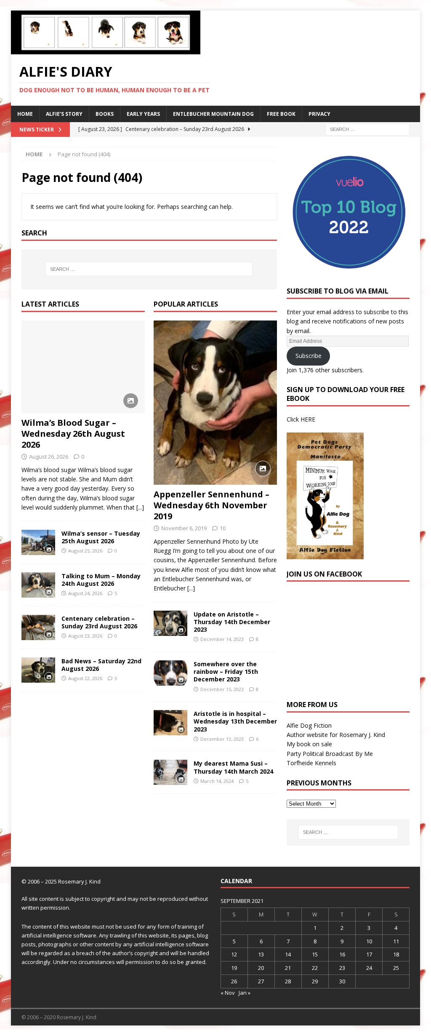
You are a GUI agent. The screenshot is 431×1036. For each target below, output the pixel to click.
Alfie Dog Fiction (309, 725)
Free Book (281, 113)
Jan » (244, 992)
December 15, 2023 (222, 689)
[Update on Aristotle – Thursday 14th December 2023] (170, 623)
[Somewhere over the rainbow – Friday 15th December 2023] (170, 673)
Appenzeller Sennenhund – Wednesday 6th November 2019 (211, 505)
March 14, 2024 (217, 781)
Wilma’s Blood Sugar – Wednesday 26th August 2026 (73, 433)
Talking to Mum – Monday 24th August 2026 (101, 579)
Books (105, 113)
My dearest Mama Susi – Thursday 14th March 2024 (233, 767)
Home (25, 113)
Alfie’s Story (64, 113)
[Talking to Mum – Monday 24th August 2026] (38, 585)
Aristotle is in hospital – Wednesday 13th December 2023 (235, 721)
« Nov (228, 992)
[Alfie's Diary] (105, 49)
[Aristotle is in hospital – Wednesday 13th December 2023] (170, 722)
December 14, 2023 (222, 639)
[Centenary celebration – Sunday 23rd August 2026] (38, 627)
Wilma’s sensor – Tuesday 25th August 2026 (100, 537)
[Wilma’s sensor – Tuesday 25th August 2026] (38, 542)
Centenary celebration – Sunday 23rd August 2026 (99, 622)
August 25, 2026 (85, 550)
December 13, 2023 (222, 739)
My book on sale (309, 744)
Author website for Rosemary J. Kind (336, 735)
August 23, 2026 (85, 636)
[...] (140, 507)
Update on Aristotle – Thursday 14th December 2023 (232, 621)
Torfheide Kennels (311, 763)
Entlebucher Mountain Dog (213, 113)
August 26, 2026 (48, 456)
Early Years (143, 113)
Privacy (319, 113)
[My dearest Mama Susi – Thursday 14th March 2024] (170, 772)
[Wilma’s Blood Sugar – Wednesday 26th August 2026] (83, 366)
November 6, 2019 (184, 528)
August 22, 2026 (85, 678)
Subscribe (308, 356)
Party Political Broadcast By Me (330, 754)
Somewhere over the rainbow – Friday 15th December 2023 (226, 671)
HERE (308, 419)
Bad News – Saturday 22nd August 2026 (101, 665)
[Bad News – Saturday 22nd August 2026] (38, 670)
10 (223, 528)
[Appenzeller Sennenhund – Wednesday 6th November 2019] (215, 402)
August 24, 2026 (85, 593)
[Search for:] (367, 129)
